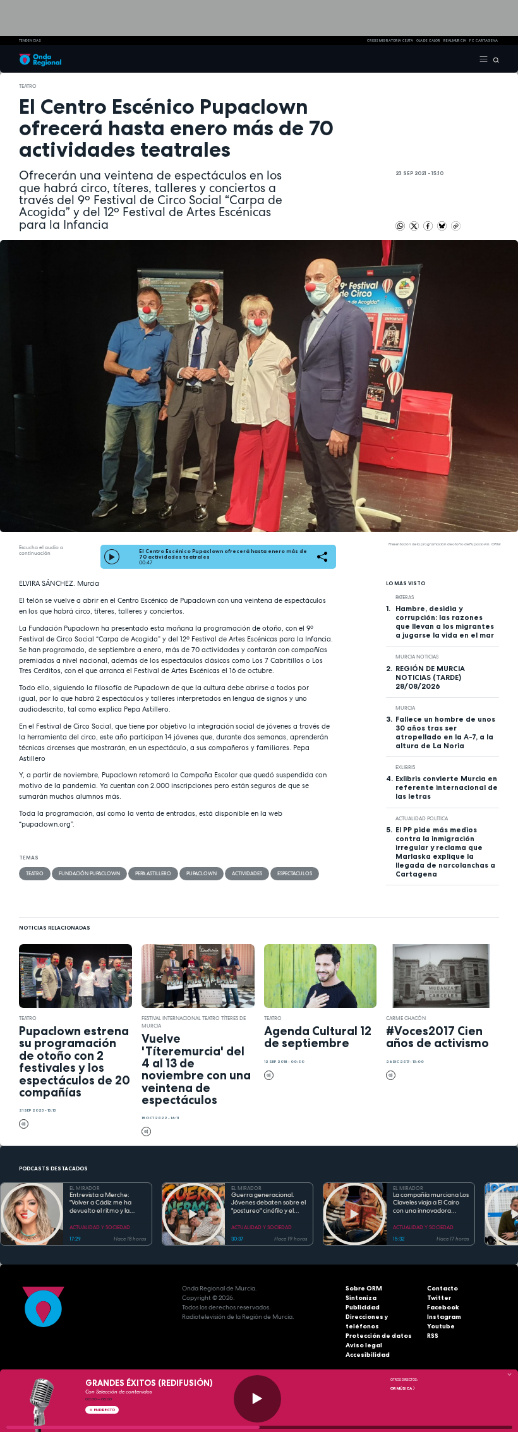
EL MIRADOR (84, 1188)
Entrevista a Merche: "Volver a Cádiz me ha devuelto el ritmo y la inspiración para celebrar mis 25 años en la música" (105, 1203)
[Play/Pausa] (257, 1399)
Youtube (441, 1326)
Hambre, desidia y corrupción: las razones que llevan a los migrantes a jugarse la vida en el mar (444, 622)
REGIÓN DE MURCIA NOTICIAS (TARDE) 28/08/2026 (430, 677)
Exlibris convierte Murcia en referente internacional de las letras (446, 787)
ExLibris (405, 767)
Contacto (442, 1288)
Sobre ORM (364, 1288)
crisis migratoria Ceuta (389, 40)
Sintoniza (361, 1298)
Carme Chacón (406, 1018)
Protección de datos (379, 1336)
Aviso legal (364, 1345)
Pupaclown (201, 873)
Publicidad (363, 1307)
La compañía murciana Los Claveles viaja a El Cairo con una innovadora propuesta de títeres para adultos (431, 1203)
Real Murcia (454, 40)
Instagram (444, 1317)
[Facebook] (428, 225)
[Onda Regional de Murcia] (40, 59)
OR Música (401, 1388)
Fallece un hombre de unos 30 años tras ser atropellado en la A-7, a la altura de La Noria (445, 732)
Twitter (439, 1298)
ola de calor (428, 40)
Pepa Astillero (153, 873)
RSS (432, 1336)
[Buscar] (493, 59)
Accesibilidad (368, 1354)
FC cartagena (483, 40)
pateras (404, 597)
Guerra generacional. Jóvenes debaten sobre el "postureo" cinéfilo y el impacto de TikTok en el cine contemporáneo (268, 1203)
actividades (247, 873)
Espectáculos (294, 873)
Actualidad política (421, 818)
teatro (28, 86)
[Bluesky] (442, 225)
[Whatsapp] (400, 226)
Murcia (405, 708)
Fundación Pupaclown (89, 873)
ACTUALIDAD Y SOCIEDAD (99, 1227)
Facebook (443, 1307)
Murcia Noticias (416, 656)
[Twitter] (414, 225)
